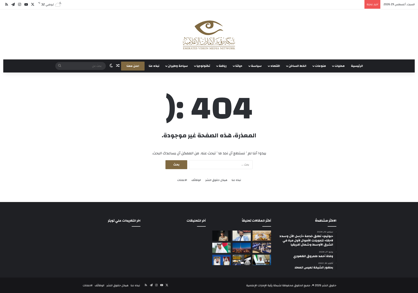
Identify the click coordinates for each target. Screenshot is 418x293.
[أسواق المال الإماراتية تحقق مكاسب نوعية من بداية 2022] (242, 260)
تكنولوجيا (203, 66)
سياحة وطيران (178, 66)
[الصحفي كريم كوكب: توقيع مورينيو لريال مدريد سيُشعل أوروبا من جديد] (242, 236)
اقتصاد (275, 66)
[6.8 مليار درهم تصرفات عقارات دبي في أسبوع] (242, 248)
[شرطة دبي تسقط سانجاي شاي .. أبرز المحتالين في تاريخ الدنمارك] (221, 236)
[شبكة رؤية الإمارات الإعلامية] (208, 34)
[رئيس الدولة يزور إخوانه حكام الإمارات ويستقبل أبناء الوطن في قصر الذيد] (221, 248)
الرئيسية (357, 66)
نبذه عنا (154, 66)
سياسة (256, 66)
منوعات (320, 66)
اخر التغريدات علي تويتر (124, 221)
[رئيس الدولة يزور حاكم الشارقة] (221, 260)
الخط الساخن (297, 66)
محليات (340, 66)
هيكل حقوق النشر (216, 180)
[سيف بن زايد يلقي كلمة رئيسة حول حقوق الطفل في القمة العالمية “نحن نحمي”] (262, 260)
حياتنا (238, 66)
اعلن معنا (132, 66)
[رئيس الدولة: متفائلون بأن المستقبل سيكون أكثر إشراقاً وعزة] (262, 236)
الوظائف (196, 180)
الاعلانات (182, 180)
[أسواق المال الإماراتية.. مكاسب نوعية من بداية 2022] (262, 248)
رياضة (223, 66)
